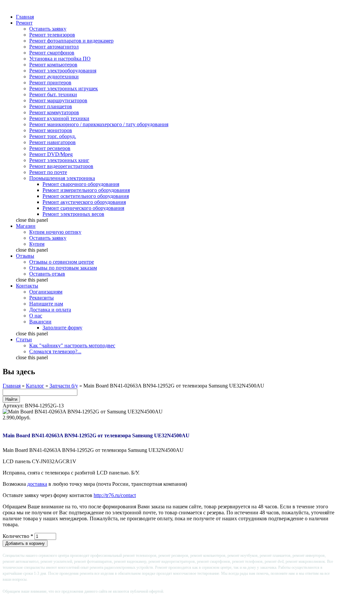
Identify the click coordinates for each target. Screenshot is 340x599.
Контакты (27, 286)
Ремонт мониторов (50, 130)
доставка (37, 484)
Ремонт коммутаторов (54, 112)
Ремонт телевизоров (52, 35)
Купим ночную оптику (55, 232)
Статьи (24, 339)
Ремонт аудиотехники (54, 76)
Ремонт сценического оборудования (83, 208)
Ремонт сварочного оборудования (80, 184)
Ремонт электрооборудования (62, 70)
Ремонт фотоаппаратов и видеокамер (71, 40)
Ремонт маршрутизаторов (58, 100)
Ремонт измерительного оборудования (86, 190)
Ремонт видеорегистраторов (61, 166)
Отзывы (25, 256)
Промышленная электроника (62, 178)
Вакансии (40, 321)
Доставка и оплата (50, 309)
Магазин (26, 226)
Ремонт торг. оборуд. (52, 136)
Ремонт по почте (48, 172)
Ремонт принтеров (50, 82)
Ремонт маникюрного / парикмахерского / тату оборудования (98, 124)
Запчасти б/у (63, 385)
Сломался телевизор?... (55, 351)
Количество (18, 536)
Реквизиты (41, 297)
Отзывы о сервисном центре (61, 262)
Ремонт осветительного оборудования (85, 196)
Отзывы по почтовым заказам (63, 268)
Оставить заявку (47, 29)
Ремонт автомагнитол (54, 46)
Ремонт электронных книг (59, 160)
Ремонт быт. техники (53, 94)
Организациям (45, 292)
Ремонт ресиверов (49, 148)
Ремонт (24, 23)
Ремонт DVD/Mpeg (51, 154)
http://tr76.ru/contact (115, 495)
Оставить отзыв (47, 274)
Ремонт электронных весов (73, 214)
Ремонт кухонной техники (59, 118)
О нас (35, 315)
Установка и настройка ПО (60, 58)
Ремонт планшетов (50, 106)
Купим (36, 244)
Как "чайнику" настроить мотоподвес (72, 345)
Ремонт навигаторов (52, 142)
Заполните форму (62, 327)
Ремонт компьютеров (53, 64)
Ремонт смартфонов (51, 52)
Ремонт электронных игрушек (63, 88)
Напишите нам (46, 303)
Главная (25, 17)
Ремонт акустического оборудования (84, 202)
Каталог (35, 385)
